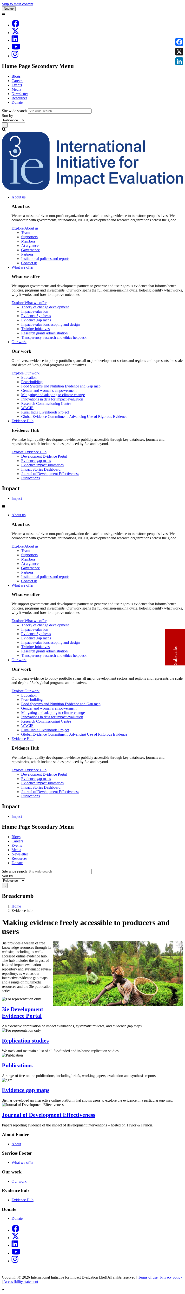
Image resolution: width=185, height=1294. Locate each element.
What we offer (22, 267)
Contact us (29, 263)
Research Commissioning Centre (46, 403)
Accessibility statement (20, 1282)
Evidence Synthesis (36, 316)
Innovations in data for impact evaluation (52, 399)
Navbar (9, 9)
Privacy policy (171, 1277)
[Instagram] (15, 56)
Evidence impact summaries (42, 465)
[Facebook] (15, 25)
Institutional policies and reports (45, 259)
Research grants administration (44, 333)
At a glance (30, 246)
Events (17, 85)
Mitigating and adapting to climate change (53, 395)
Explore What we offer (29, 303)
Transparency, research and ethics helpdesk (53, 337)
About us (19, 197)
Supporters (29, 237)
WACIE (27, 408)
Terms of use (148, 1277)
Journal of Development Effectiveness (50, 474)
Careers (17, 81)
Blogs (16, 76)
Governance (30, 250)
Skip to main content (17, 4)
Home (16, 906)
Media (16, 89)
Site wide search (14, 111)
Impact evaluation (34, 311)
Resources (19, 98)
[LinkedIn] (15, 40)
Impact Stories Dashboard (40, 469)
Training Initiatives (35, 329)
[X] (15, 33)
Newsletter (20, 94)
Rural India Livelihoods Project (45, 412)
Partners (27, 254)
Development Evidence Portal (44, 456)
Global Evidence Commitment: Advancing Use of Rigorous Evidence (74, 416)
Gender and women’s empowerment (48, 390)
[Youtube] (16, 48)
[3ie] (92, 189)
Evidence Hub (22, 421)
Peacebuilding (32, 382)
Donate (17, 102)
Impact (17, 498)
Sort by (7, 116)
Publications (30, 478)
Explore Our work (26, 373)
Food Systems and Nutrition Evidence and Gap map (60, 386)
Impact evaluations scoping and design (50, 324)
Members (28, 241)
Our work (19, 342)
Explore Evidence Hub (29, 452)
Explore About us (25, 228)
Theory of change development (45, 307)
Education (29, 377)
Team (25, 232)
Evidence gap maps (36, 320)
